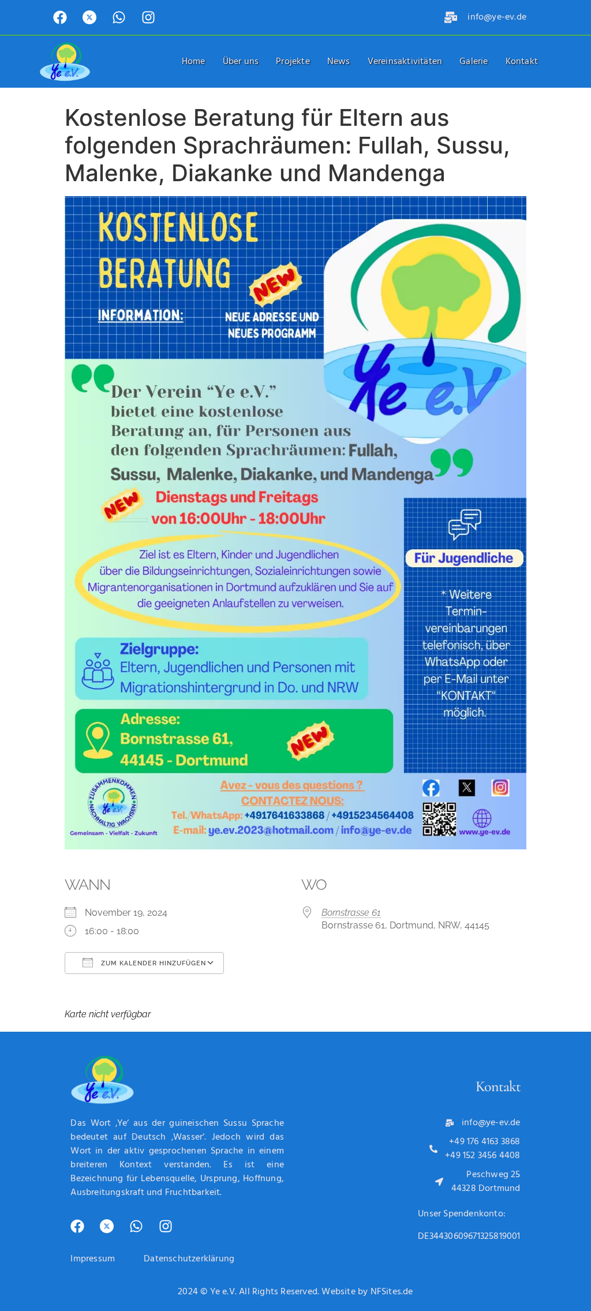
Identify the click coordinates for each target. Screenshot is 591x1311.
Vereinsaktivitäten (405, 61)
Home (193, 61)
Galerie (473, 61)
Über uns (241, 61)
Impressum (92, 1259)
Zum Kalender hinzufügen (152, 963)
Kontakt (522, 61)
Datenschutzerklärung (189, 1259)
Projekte (293, 61)
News (338, 61)
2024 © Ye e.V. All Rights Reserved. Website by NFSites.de (295, 1291)
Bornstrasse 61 (351, 912)
